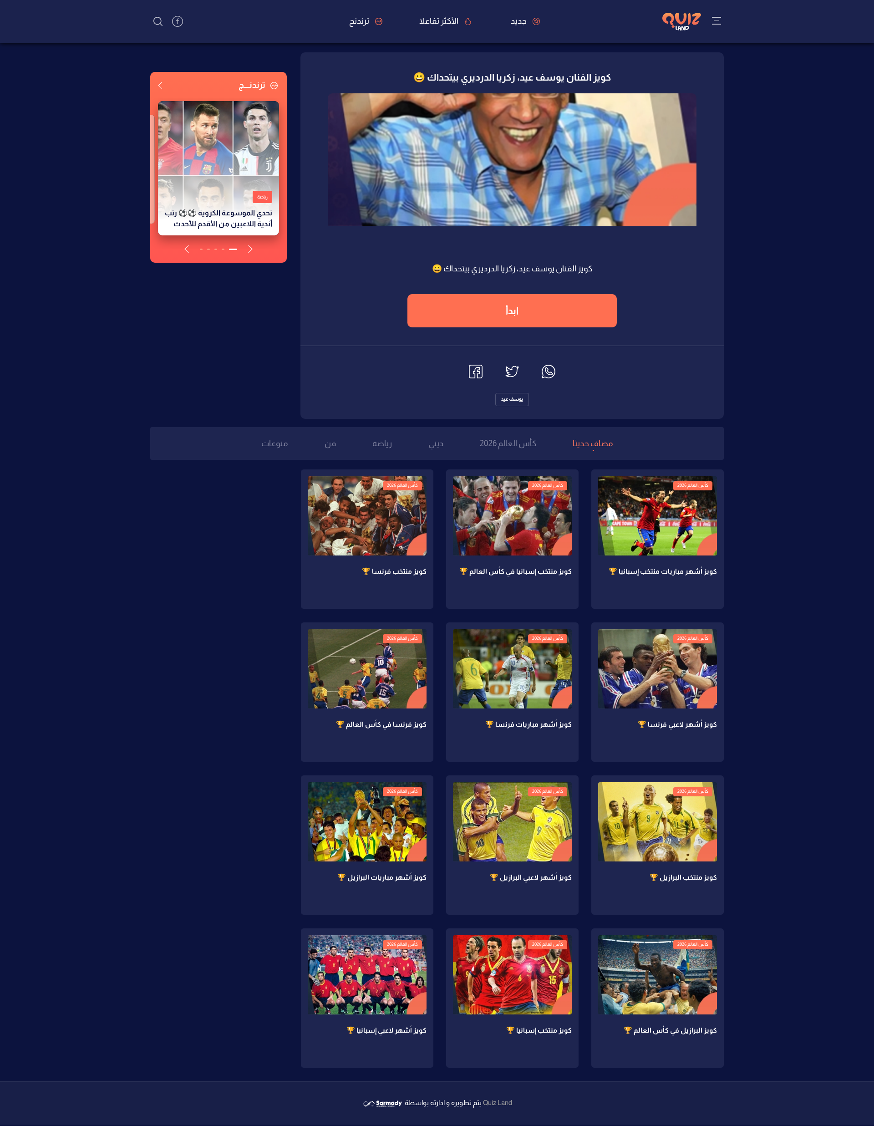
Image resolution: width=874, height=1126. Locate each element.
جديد (519, 20)
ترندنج (360, 20)
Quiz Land (497, 1102)
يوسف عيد (512, 399)
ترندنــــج (253, 85)
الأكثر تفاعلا (439, 20)
